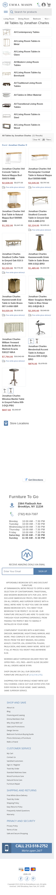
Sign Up (42, 571)
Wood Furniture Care (15, 776)
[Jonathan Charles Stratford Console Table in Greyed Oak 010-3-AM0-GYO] (40, 200)
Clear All (36, 140)
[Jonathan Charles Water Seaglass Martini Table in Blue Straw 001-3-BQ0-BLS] (40, 285)
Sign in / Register (13, 765)
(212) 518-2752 (35, 674)
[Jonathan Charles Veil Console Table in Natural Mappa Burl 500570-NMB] (14, 157)
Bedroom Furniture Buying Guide (20, 734)
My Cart (10, 753)
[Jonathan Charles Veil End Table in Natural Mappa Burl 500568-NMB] (14, 200)
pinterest (33, 878)
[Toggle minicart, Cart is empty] (49, 5)
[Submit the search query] (12, 12)
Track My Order (13, 768)
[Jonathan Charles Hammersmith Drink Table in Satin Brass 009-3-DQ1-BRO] (40, 242)
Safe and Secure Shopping (17, 833)
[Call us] (38, 5)
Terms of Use (12, 829)
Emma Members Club (15, 719)
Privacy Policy (12, 826)
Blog (8, 711)
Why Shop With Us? (15, 723)
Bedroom (37, 19)
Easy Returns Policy (14, 807)
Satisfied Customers (15, 761)
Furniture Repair (13, 784)
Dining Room (23, 19)
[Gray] (37, 341)
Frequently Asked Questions (18, 810)
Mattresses (49, 19)
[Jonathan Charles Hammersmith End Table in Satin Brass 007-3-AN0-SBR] (14, 285)
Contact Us (11, 757)
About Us (10, 707)
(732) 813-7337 (28, 514)
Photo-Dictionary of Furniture (19, 738)
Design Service (12, 730)
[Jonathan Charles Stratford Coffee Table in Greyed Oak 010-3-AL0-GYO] (14, 242)
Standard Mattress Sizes (16, 772)
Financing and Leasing (16, 715)
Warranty (10, 814)
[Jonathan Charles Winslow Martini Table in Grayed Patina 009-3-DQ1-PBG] (14, 377)
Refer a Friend (12, 742)
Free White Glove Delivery (17, 795)
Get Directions (35, 480)
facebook (21, 878)
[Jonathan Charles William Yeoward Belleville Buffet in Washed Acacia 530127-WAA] (14, 328)
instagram (27, 878)
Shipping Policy (13, 803)
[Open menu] (5, 12)
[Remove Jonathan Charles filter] (26, 145)
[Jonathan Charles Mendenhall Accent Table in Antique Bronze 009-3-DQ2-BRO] (40, 328)
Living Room (9, 19)
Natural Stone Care (14, 780)
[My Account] (44, 5)
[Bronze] (31, 341)
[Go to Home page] (17, 4)
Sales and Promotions (15, 726)
